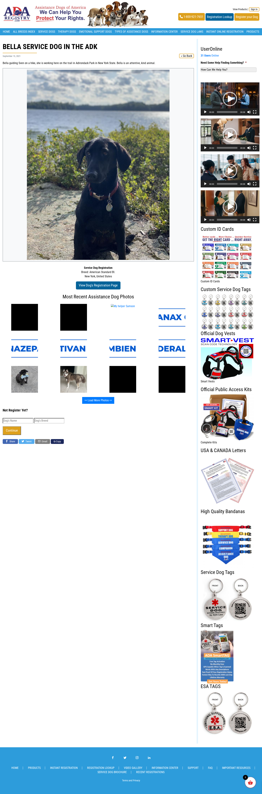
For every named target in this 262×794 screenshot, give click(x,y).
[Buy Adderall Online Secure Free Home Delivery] (172, 348)
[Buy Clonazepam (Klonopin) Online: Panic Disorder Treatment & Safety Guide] (24, 348)
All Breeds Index (24, 31)
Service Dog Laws (192, 31)
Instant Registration (64, 768)
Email (44, 441)
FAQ (210, 768)
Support (193, 768)
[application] (230, 98)
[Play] (205, 112)
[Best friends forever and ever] (122, 379)
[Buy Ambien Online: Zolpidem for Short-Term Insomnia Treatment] (122, 348)
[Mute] (249, 112)
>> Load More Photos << (98, 400)
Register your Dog (247, 17)
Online (210, 55)
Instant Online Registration (224, 31)
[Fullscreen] (254, 112)
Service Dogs (46, 31)
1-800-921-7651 (193, 17)
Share (12, 441)
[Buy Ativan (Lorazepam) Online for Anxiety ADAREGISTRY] (73, 348)
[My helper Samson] (24, 317)
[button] (230, 99)
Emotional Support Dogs (95, 31)
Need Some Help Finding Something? (223, 62)
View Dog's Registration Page (98, 285)
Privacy (136, 780)
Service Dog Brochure (112, 772)
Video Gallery (133, 768)
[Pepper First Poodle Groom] (24, 379)
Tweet (28, 441)
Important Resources (236, 768)
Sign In (254, 9)
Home (6, 31)
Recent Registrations (150, 772)
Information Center (164, 31)
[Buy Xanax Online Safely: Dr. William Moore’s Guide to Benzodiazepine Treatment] (172, 317)
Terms (125, 780)
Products (252, 31)
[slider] (227, 112)
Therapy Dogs (67, 31)
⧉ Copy (57, 441)
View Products (240, 9)
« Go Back (186, 56)
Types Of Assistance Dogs (131, 31)
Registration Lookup (219, 17)
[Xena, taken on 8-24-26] (73, 379)
